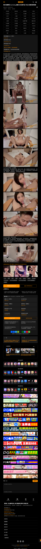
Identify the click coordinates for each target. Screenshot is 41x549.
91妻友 (33, 28)
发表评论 (35, 480)
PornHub (7, 28)
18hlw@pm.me (7, 51)
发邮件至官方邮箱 (29, 318)
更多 (33, 346)
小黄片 (25, 30)
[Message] (29, 332)
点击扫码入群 (23, 314)
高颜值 (29, 278)
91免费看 (7, 23)
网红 (12, 278)
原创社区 (9, 8)
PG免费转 (16, 18)
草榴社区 (7, 30)
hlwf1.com (6, 300)
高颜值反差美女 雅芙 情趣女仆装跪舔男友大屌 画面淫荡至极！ (15, 264)
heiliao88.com (6, 45)
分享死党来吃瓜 (29, 285)
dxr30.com (6, 305)
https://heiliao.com (7, 41)
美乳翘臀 (33, 278)
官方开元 (33, 13)
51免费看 (16, 23)
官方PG (16, 13)
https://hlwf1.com (7, 508)
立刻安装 (6, 310)
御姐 (16, 278)
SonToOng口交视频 (22, 280)
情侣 (20, 278)
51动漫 (25, 33)
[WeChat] (18, 332)
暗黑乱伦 (24, 23)
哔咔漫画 (33, 30)
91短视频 (16, 25)
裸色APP (33, 33)
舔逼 (9, 278)
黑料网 (5, 282)
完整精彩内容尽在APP (11, 285)
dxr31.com (23, 305)
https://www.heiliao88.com (9, 512)
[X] (20, 332)
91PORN (24, 25)
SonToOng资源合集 (13, 280)
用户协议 (15, 548)
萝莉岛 (16, 28)
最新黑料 (5, 8)
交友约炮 (7, 11)
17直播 (16, 16)
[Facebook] (14, 332)
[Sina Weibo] (27, 332)
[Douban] (23, 332)
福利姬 (24, 278)
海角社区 (7, 25)
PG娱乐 (25, 16)
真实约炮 (16, 11)
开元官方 (33, 16)
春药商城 (24, 11)
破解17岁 (33, 23)
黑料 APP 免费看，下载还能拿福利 (10, 47)
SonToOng (6, 280)
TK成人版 (33, 25)
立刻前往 (23, 310)
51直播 (25, 18)
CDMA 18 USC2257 (24, 548)
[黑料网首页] (20, 2)
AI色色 (16, 30)
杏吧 (7, 33)
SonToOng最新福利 (31, 280)
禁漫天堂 (24, 28)
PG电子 (7, 16)
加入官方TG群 (12, 318)
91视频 (16, 33)
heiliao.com (23, 300)
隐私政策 (19, 548)
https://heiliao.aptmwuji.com (9, 514)
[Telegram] (16, 332)
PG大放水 (33, 18)
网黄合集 (13, 8)
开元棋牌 (24, 13)
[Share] (12, 332)
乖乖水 (33, 11)
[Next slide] (36, 351)
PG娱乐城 (7, 13)
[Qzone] (25, 332)
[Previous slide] (5, 351)
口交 (5, 278)
